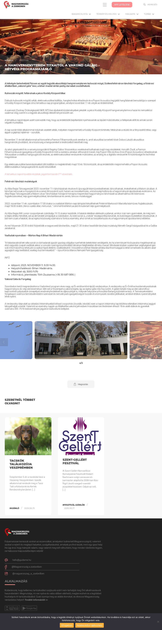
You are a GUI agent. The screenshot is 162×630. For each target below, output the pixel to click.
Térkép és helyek (106, 14)
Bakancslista (80, 14)
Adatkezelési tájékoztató (89, 625)
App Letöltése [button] (122, 4)
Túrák (147, 14)
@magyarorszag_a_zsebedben (28, 573)
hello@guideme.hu (21, 560)
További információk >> (36, 600)
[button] (20, 340)
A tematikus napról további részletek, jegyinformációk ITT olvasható (38, 174)
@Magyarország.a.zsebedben (27, 567)
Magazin (130, 14)
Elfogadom (66, 625)
